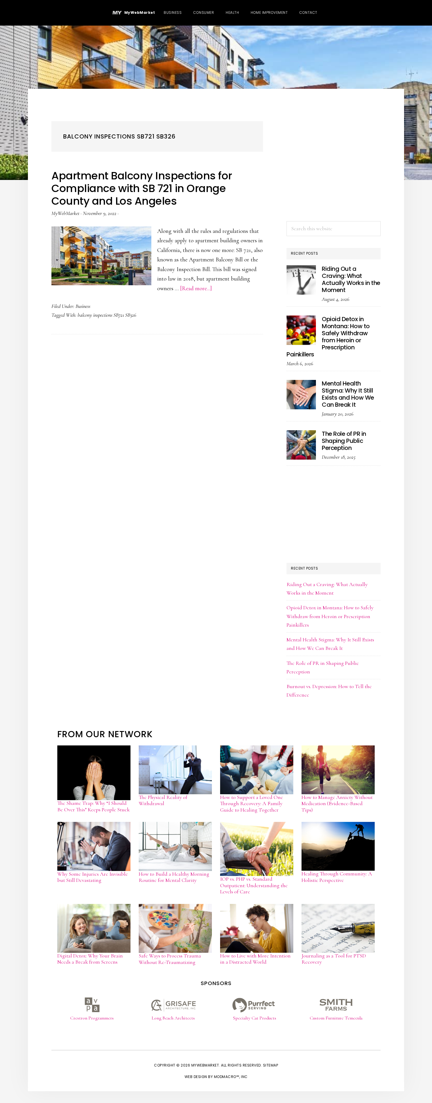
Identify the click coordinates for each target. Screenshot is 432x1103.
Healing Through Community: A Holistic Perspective (337, 876)
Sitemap (270, 1065)
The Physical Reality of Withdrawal (163, 800)
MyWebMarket (138, 12)
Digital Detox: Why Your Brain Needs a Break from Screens (90, 958)
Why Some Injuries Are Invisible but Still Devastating (92, 877)
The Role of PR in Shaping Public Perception (344, 441)
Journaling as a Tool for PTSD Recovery (334, 958)
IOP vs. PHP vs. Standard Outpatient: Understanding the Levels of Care (254, 885)
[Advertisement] (334, 172)
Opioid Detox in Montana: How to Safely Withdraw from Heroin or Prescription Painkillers (328, 336)
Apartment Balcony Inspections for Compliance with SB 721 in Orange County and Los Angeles (141, 188)
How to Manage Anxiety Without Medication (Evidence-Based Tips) (337, 803)
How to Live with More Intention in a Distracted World (255, 958)
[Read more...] (196, 288)
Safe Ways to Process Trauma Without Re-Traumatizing (170, 958)
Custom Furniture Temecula (336, 1018)
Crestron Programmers (92, 1018)
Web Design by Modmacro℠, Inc (216, 1076)
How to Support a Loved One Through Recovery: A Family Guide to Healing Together (251, 803)
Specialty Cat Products (254, 1018)
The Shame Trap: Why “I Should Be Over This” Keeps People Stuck (93, 806)
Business (83, 306)
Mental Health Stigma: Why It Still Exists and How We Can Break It (348, 394)
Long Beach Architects (173, 1018)
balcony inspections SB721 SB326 (107, 315)
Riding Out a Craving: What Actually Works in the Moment (351, 279)
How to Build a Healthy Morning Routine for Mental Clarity (174, 877)
